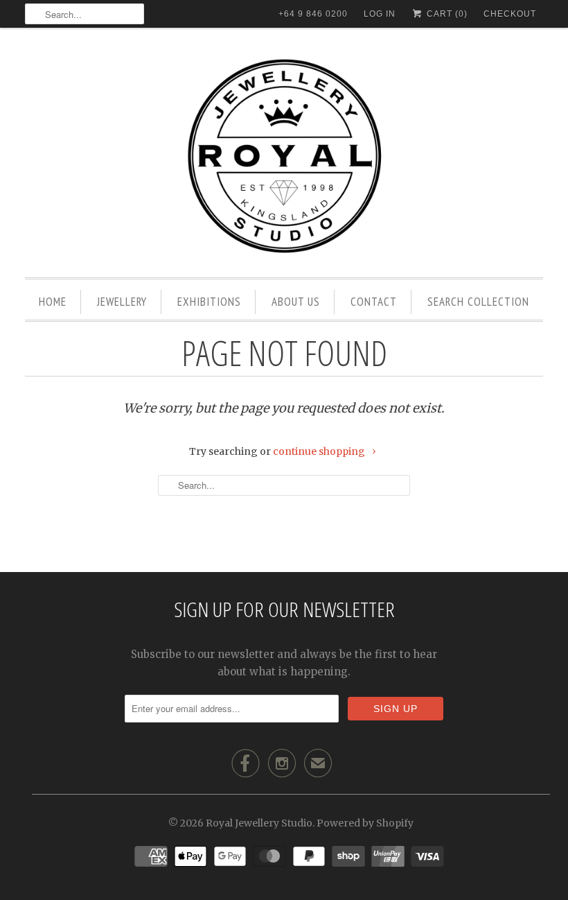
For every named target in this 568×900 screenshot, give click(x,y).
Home (52, 301)
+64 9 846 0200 (313, 14)
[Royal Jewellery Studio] (284, 156)
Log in (380, 14)
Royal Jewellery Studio (259, 823)
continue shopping (320, 451)
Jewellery (122, 301)
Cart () (446, 14)
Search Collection (478, 301)
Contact (373, 301)
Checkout (509, 14)
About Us (296, 301)
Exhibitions (209, 301)
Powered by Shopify (365, 823)
